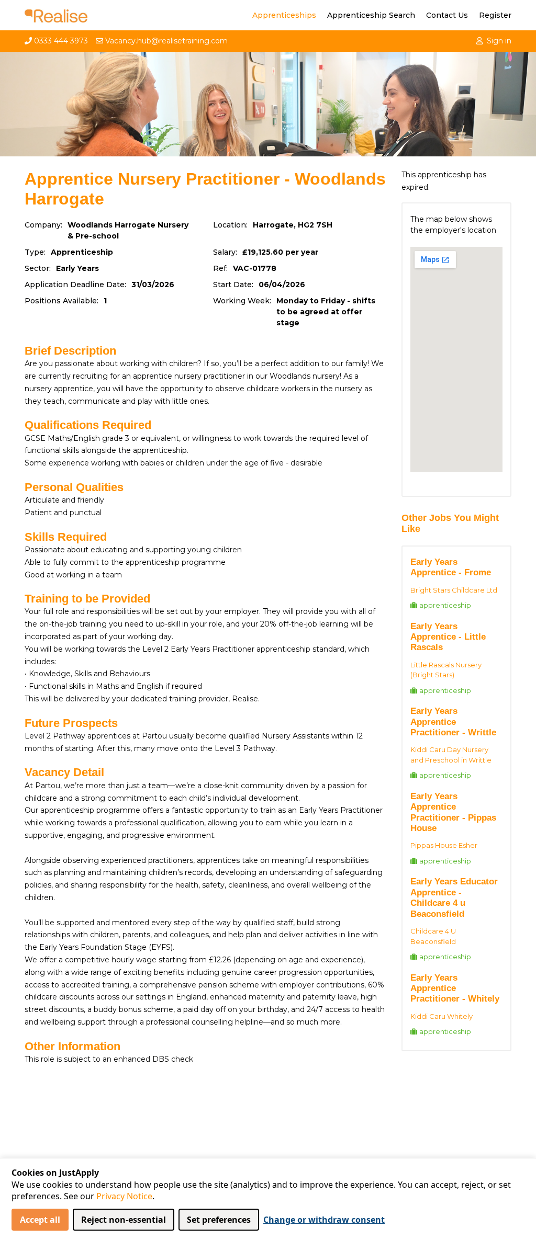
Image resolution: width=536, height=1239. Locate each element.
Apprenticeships (284, 15)
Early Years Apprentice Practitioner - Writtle (453, 721)
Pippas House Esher (443, 845)
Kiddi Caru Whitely (441, 1016)
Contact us (447, 15)
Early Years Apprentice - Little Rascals (448, 637)
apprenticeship (445, 605)
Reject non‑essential (123, 1219)
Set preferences (219, 1219)
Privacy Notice (124, 1196)
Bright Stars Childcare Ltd (453, 590)
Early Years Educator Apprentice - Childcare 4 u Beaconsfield (454, 897)
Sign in (499, 41)
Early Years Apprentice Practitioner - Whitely (454, 988)
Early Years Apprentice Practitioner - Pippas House (453, 812)
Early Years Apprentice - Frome (450, 567)
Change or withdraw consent (324, 1219)
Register (495, 15)
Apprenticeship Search (371, 15)
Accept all (40, 1219)
